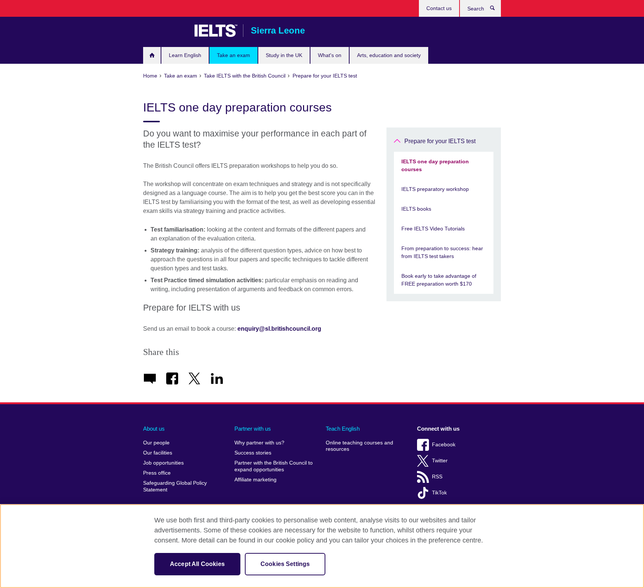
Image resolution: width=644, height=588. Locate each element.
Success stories (252, 453)
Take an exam (233, 55)
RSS (437, 476)
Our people (156, 443)
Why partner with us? (259, 443)
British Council (165, 30)
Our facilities (157, 453)
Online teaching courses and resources (359, 446)
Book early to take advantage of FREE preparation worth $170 (438, 280)
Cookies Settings (285, 564)
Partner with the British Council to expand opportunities (273, 466)
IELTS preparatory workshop (435, 189)
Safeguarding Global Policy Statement (175, 486)
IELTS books (416, 209)
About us (154, 428)
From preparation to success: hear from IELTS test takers (442, 252)
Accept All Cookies (197, 564)
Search (496, 9)
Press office (157, 473)
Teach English (343, 428)
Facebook (443, 444)
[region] (322, 546)
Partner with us (252, 428)
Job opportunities (163, 463)
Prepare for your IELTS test (440, 141)
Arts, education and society (389, 55)
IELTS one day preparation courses (435, 165)
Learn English (185, 55)
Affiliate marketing (255, 479)
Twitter (440, 460)
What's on (329, 55)
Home (152, 55)
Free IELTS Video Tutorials (433, 229)
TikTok (439, 493)
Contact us (439, 8)
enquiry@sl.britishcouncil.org (279, 329)
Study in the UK (284, 55)
